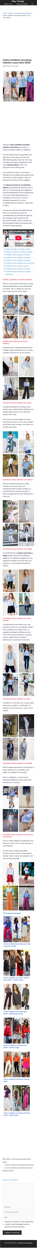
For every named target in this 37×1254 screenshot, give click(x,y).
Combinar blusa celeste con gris (17, 266)
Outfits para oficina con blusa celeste (18, 252)
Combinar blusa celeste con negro (17, 260)
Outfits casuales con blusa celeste (17, 249)
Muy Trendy (18, 1)
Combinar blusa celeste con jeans (17, 255)
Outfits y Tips (8, 4)
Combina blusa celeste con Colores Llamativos (18, 273)
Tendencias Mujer (22, 4)
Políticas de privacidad (25, 1243)
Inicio (4, 13)
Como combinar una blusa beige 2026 (19, 1165)
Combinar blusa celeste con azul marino (19, 263)
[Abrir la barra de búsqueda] (32, 4)
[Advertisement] (18, 39)
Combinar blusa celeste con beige (17, 269)
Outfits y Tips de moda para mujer (19, 13)
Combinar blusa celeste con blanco (18, 257)
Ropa (5, 1162)
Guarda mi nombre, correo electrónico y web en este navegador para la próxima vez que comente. (19, 1224)
